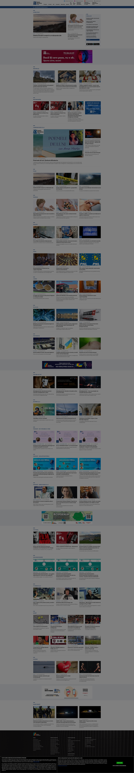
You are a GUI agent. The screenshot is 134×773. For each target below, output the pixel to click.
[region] (67, 764)
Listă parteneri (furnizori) (62, 765)
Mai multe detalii (36, 761)
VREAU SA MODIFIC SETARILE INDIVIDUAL (119, 765)
